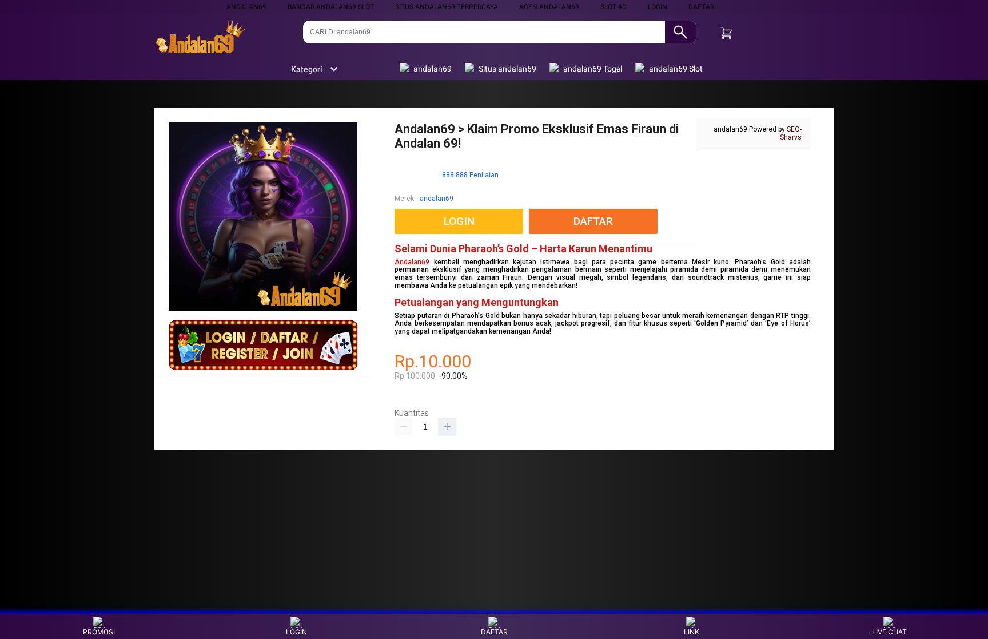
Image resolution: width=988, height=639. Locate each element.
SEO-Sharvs (791, 133)
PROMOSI (99, 632)
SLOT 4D (613, 7)
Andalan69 (412, 262)
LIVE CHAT (889, 632)
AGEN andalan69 (549, 7)
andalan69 (246, 7)
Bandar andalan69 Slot (331, 7)
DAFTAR (701, 7)
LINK (691, 632)
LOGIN (657, 7)
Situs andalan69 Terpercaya (446, 7)
